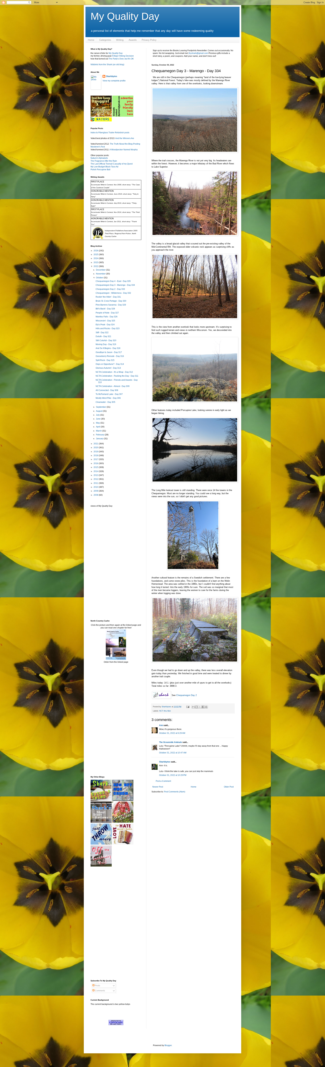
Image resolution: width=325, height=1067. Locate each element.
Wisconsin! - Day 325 (105, 321)
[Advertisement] (101, 563)
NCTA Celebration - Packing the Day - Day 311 (117, 376)
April (98, 427)
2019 (96, 451)
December (101, 270)
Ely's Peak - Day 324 (105, 324)
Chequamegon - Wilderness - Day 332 (113, 293)
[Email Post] (188, 707)
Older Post (229, 787)
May (98, 423)
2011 (96, 483)
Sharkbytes (164, 762)
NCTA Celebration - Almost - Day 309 (112, 386)
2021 (96, 443)
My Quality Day (125, 16)
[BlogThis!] (196, 707)
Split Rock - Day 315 (105, 360)
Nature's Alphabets (99, 158)
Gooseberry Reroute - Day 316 (110, 356)
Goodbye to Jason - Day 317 (109, 352)
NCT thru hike (165, 711)
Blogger (168, 1045)
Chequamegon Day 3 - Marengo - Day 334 (115, 285)
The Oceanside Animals (170, 742)
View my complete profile (114, 81)
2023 (96, 262)
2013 (96, 475)
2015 (96, 467)
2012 (96, 479)
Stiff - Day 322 (102, 332)
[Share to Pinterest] (206, 707)
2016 (96, 463)
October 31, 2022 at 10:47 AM (172, 753)
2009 (96, 491)
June (98, 419)
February (100, 435)
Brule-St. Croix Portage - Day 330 (111, 301)
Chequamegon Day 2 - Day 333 (110, 289)
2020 (96, 447)
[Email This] (193, 707)
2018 (96, 455)
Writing (120, 40)
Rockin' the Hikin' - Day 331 (108, 297)
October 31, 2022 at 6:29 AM (172, 733)
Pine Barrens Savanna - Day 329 (111, 305)
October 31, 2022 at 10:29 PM (172, 775)
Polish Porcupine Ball (100, 169)
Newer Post (157, 787)
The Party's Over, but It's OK (121, 59)
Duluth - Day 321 (103, 336)
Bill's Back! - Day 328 (105, 309)
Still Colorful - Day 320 (106, 340)
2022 (96, 266)
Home (91, 40)
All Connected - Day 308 (107, 390)
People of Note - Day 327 (107, 313)
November (101, 274)
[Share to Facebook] (203, 707)
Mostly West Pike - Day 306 (108, 398)
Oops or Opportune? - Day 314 (110, 364)
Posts (97, 985)
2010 (96, 487)
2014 (96, 471)
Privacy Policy (149, 40)
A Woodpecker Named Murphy (124, 149)
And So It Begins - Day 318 (108, 348)
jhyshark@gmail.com (198, 53)
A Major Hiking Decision (123, 56)
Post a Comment (163, 781)
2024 (96, 258)
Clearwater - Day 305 (105, 402)
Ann (161, 725)
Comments (99, 990)
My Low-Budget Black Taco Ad (104, 167)
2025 (96, 254)
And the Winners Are (124, 138)
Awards (133, 40)
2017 (96, 459)
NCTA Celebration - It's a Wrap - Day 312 (114, 372)
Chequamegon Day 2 (186, 695)
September (101, 407)
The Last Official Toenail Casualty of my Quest (112, 164)
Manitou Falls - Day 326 (106, 316)
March (99, 431)
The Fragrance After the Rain (104, 161)
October (100, 277)
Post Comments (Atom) (174, 792)
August (99, 411)
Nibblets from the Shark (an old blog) (107, 64)
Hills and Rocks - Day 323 (108, 328)
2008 (96, 495)
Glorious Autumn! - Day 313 (108, 368)
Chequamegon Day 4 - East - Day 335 (113, 281)
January (100, 438)
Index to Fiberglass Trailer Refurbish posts (110, 132)
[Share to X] (199, 707)
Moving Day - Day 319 (106, 344)
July (98, 415)
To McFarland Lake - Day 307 (109, 394)
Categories (105, 40)
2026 (96, 250)
